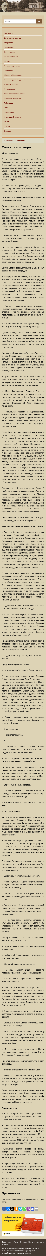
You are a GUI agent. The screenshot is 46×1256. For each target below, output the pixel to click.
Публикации (8, 103)
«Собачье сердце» (11, 84)
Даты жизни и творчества (13, 38)
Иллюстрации (9, 89)
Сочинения (8, 70)
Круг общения (9, 52)
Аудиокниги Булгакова (12, 117)
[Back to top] (40, 1250)
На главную (8, 33)
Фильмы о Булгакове (12, 66)
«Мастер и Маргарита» (13, 75)
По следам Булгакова (12, 98)
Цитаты (7, 61)
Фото (6, 108)
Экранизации (9, 112)
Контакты (7, 131)
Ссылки (7, 126)
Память (7, 122)
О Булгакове (8, 47)
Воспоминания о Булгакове (15, 94)
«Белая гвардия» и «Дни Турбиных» (17, 80)
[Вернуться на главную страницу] (23, 6)
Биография (8, 42)
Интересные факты (11, 56)
